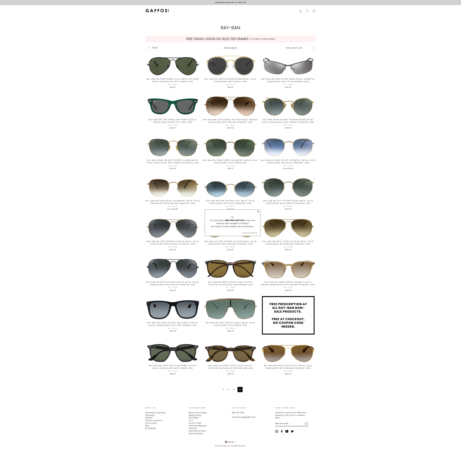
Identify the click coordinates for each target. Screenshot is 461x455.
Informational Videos (197, 431)
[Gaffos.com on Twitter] (292, 431)
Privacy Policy (151, 423)
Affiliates (148, 418)
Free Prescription (196, 433)
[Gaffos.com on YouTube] (286, 431)
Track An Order (195, 423)
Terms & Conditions (153, 420)
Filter (154, 47)
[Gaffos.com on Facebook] (281, 431)
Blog (147, 426)
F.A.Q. (191, 420)
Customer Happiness (198, 426)
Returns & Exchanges (198, 413)
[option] (230, 2)
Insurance (193, 428)
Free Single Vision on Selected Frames (217, 39)
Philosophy (150, 415)
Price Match (194, 418)
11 (233, 389)
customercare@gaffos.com (243, 417)
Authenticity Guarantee (155, 413)
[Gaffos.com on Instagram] (276, 431)
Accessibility (150, 428)
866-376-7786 (238, 413)
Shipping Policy (195, 415)
